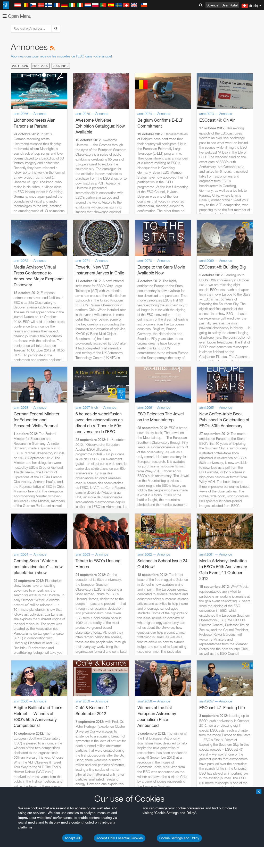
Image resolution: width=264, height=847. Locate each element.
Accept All (72, 838)
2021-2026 (20, 66)
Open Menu (19, 16)
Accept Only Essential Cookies (119, 838)
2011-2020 (40, 66)
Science (212, 5)
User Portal (229, 5)
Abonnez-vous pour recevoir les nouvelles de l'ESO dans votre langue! (61, 56)
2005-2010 (61, 66)
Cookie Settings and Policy (179, 838)
